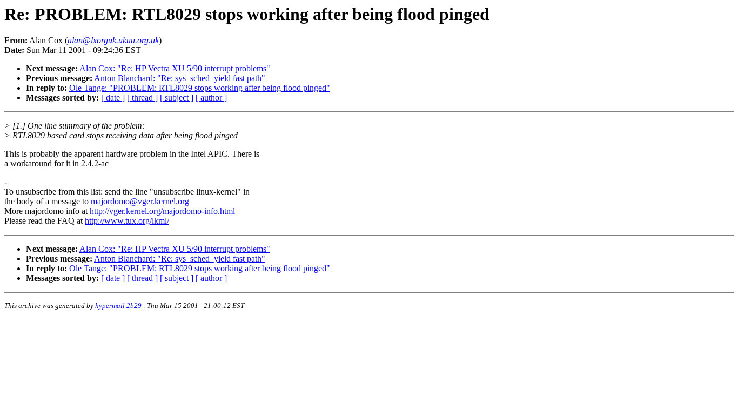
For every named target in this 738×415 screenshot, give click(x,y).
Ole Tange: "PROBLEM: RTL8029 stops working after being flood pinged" (199, 87)
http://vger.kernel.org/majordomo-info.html (162, 211)
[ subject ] (176, 97)
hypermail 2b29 (118, 306)
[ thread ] (142, 97)
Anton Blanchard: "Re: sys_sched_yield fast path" (179, 78)
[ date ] (113, 97)
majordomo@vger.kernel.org (140, 201)
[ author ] (211, 97)
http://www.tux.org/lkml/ (127, 220)
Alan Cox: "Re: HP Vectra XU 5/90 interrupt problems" (174, 68)
